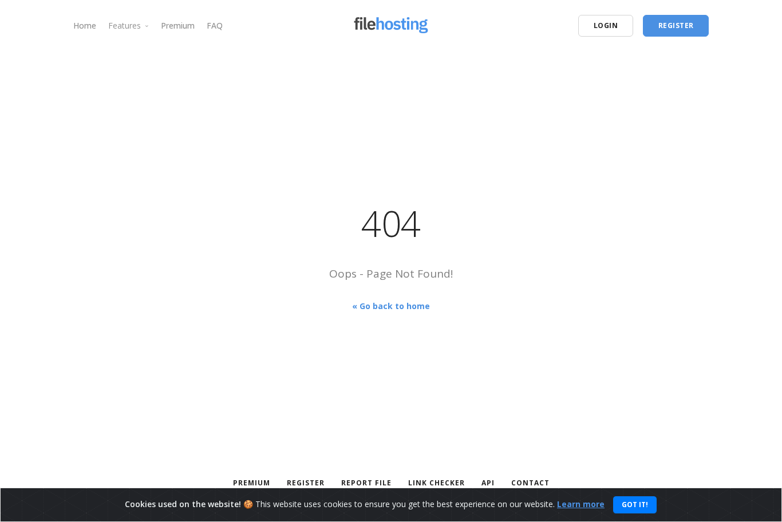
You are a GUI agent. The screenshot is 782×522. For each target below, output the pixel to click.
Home (84, 25)
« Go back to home (391, 305)
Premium (178, 25)
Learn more (581, 504)
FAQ (215, 25)
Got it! (635, 504)
